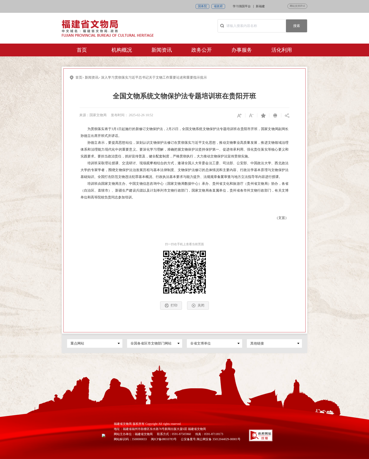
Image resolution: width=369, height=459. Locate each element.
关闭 (201, 305)
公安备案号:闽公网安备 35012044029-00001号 (210, 439)
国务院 (202, 6)
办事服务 (241, 50)
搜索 (296, 26)
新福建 (260, 6)
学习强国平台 (242, 6)
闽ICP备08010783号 (164, 439)
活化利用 (281, 50)
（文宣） (281, 218)
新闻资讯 (161, 50)
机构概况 (121, 50)
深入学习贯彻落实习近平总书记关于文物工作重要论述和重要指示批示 (154, 77)
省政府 (218, 6)
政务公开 (201, 50)
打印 (174, 305)
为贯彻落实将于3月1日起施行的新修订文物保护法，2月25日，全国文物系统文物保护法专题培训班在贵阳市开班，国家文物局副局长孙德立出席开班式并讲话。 (184, 132)
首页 (82, 50)
